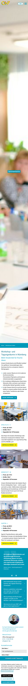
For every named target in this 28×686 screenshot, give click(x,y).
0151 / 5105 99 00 (7, 639)
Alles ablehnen (7, 679)
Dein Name (5, 648)
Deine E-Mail (5, 655)
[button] (25, 4)
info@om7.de (6, 641)
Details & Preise (8, 445)
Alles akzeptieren (8, 682)
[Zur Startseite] (6, 3)
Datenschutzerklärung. (7, 671)
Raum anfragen (8, 397)
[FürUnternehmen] (20, 4)
